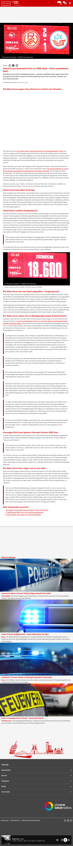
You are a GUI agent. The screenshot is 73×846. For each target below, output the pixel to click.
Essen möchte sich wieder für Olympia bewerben (23, 515)
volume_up (57, 840)
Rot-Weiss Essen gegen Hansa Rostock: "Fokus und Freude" (27, 510)
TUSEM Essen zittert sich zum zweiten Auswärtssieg (24, 512)
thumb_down (62, 840)
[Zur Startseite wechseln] (6, 3)
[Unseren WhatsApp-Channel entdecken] (65, 820)
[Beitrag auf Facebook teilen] (13, 65)
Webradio (5, 765)
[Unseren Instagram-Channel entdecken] (71, 820)
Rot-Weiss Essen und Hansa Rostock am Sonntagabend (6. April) (40, 151)
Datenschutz (15, 820)
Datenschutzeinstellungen (31, 820)
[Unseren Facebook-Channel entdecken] (68, 820)
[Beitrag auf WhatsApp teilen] (10, 65)
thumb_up (69, 840)
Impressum (5, 820)
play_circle (65, 840)
